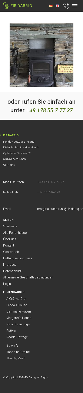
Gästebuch (11, 252)
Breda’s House (16, 305)
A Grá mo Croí (16, 299)
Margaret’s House (18, 318)
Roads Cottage (17, 337)
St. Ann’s (12, 345)
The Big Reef (15, 358)
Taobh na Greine (18, 352)
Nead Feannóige (18, 324)
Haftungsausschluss (17, 258)
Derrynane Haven (18, 311)
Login (7, 284)
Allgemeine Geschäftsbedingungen (28, 277)
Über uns (9, 239)
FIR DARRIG (21, 5)
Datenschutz (12, 271)
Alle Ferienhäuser (15, 233)
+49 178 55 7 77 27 (49, 110)
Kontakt (8, 245)
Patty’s (11, 331)
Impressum (11, 265)
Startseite (10, 226)
